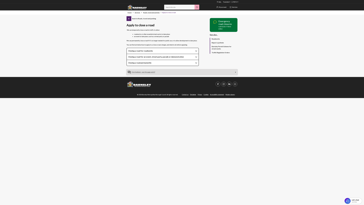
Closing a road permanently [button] (139, 63)
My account (222, 7)
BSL (220, 2)
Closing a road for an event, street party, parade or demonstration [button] (156, 57)
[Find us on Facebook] (218, 84)
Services (234, 7)
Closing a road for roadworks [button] (140, 51)
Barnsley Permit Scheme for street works (221, 48)
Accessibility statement (217, 94)
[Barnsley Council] (137, 7)
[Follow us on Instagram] (223, 84)
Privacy (200, 94)
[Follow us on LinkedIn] (229, 84)
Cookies (206, 94)
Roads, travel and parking (151, 12)
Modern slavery (230, 94)
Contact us (185, 94)
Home (129, 12)
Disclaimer (193, 94)
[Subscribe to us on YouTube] (235, 84)
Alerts (235, 2)
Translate (226, 2)
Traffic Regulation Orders (221, 52)
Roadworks (216, 39)
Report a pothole (218, 43)
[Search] (197, 7)
